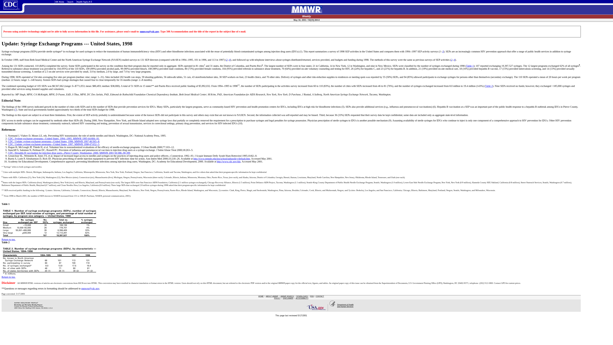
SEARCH (287, 296)
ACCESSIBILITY (302, 298)
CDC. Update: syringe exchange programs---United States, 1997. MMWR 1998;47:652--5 (53, 144)
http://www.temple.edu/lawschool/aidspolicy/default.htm (221, 158)
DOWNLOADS (302, 296)
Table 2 (489, 86)
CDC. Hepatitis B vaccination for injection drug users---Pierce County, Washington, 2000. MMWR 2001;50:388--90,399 (69, 153)
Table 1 (470, 66)
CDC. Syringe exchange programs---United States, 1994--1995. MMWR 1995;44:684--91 (53, 138)
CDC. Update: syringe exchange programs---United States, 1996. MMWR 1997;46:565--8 (53, 141)
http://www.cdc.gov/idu (229, 161)
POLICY (277, 298)
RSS (312, 296)
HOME (261, 296)
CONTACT (320, 296)
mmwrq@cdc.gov (149, 31)
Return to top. (8, 239)
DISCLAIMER (288, 298)
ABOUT (272, 296)
